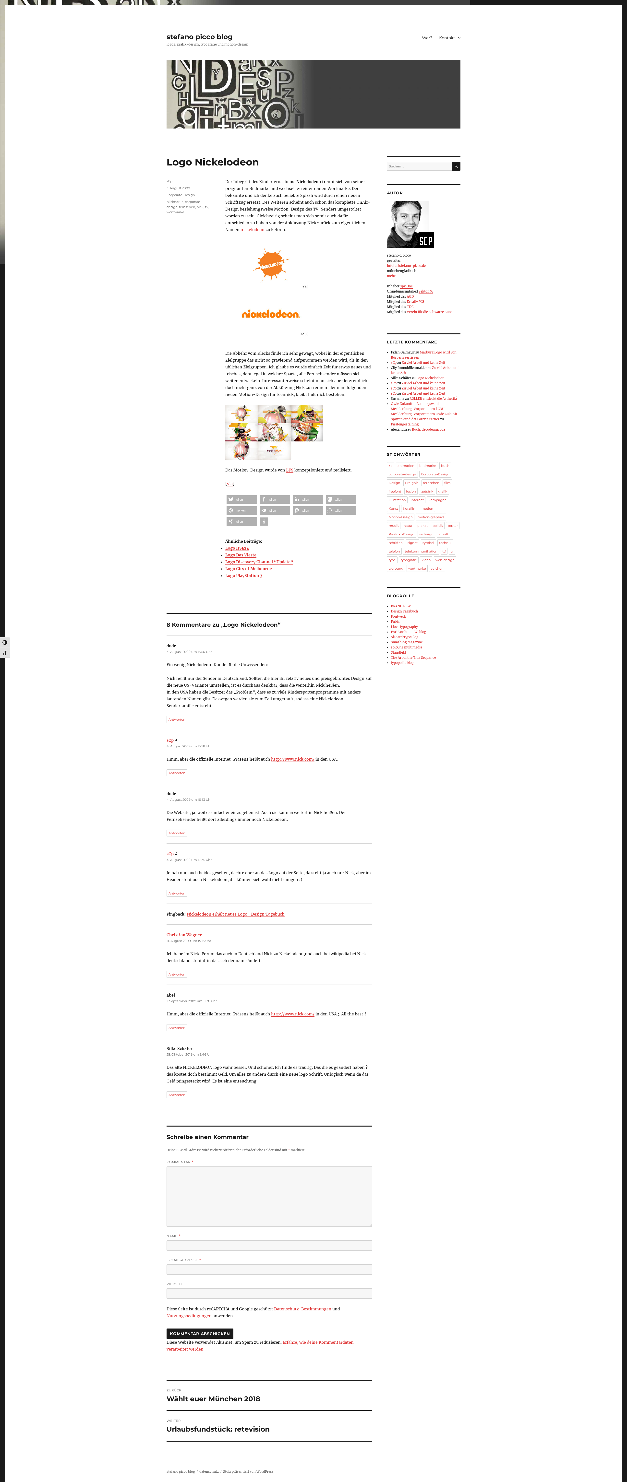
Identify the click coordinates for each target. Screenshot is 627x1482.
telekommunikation (421, 551)
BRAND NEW (401, 606)
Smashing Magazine (407, 642)
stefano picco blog (200, 37)
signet (413, 543)
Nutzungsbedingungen (189, 1315)
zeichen (437, 568)
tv (206, 207)
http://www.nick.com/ (292, 759)
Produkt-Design (401, 534)
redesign (426, 534)
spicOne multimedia (406, 647)
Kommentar (180, 1162)
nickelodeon (253, 229)
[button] (242, 499)
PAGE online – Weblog (408, 632)
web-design (445, 560)
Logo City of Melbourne (248, 568)
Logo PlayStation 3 (243, 575)
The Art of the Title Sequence (413, 658)
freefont (395, 491)
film (447, 483)
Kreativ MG (415, 302)
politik (438, 526)
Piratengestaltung (405, 424)
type (392, 560)
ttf (444, 551)
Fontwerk (398, 616)
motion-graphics (431, 517)
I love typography (404, 627)
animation (406, 466)
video (426, 560)
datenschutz (209, 1472)
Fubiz (395, 622)
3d (391, 466)
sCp (169, 181)
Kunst (393, 508)
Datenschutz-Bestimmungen (302, 1308)
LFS (289, 470)
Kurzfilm (410, 508)
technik (445, 543)
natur (408, 526)
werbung (396, 568)
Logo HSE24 (237, 548)
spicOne (406, 286)
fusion (411, 491)
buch (445, 466)
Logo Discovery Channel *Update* (259, 561)
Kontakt (447, 37)
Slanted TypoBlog (404, 637)
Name (174, 1236)
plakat (422, 526)
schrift (443, 534)
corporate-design (402, 474)
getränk (427, 491)
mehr (391, 276)
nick (200, 207)
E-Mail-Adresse (184, 1260)
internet (417, 500)
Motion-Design (401, 517)
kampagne (437, 500)
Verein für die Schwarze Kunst (430, 312)
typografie (409, 560)
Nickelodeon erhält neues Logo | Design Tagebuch (236, 914)
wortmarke (175, 212)
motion (427, 508)
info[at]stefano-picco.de (406, 266)
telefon (394, 551)
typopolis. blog (402, 663)
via (230, 483)
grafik (442, 491)
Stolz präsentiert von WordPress (248, 1472)
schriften (396, 543)
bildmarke (175, 202)
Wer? (427, 37)
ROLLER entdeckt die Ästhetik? (433, 399)
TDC (410, 307)
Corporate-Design (181, 195)
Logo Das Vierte (240, 555)
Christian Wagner (184, 934)
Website (175, 1284)
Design (394, 483)
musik (394, 526)
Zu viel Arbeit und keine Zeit (423, 363)
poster (453, 526)
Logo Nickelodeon (430, 378)
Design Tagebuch (404, 611)
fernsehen (187, 207)
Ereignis (411, 483)
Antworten (177, 719)
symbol (428, 543)
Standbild (398, 652)
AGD (410, 296)
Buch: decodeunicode (428, 429)
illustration (397, 500)
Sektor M (426, 291)
